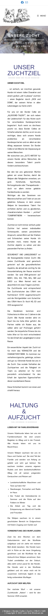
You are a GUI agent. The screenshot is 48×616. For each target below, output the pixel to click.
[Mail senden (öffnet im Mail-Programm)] (26, 2)
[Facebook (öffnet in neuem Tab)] (22, 2)
